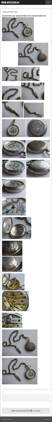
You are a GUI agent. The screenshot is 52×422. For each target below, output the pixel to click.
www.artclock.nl (10, 2)
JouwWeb (49, 419)
